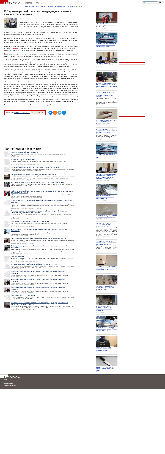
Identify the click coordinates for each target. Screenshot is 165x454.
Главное (28, 6)
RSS (17, 385)
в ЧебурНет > (79, 6)
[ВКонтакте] (50, 113)
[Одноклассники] (55, 113)
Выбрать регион (8, 383)
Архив (34, 6)
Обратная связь (8, 382)
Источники (42, 6)
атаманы (37, 22)
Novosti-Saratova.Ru (22, 113)
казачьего (16, 48)
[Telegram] (59, 113)
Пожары (70, 6)
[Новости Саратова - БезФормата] (10, 2)
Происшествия (60, 6)
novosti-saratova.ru (11, 28)
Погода (50, 6)
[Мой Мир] (64, 113)
